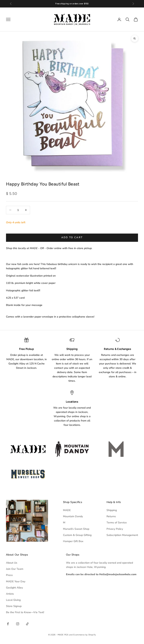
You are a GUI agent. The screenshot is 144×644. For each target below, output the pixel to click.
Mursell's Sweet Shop (76, 529)
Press (9, 575)
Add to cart (72, 237)
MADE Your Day (15, 581)
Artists (10, 594)
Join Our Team (14, 569)
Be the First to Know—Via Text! (25, 612)
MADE (67, 510)
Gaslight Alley (14, 587)
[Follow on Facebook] (8, 624)
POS (66, 635)
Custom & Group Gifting (77, 535)
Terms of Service (116, 522)
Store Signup (14, 606)
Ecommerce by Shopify (84, 635)
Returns (111, 516)
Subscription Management (122, 535)
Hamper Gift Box (73, 541)
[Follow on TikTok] (27, 624)
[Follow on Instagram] (18, 624)
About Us (11, 563)
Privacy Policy (114, 529)
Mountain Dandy (73, 516)
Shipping (111, 510)
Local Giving (13, 600)
